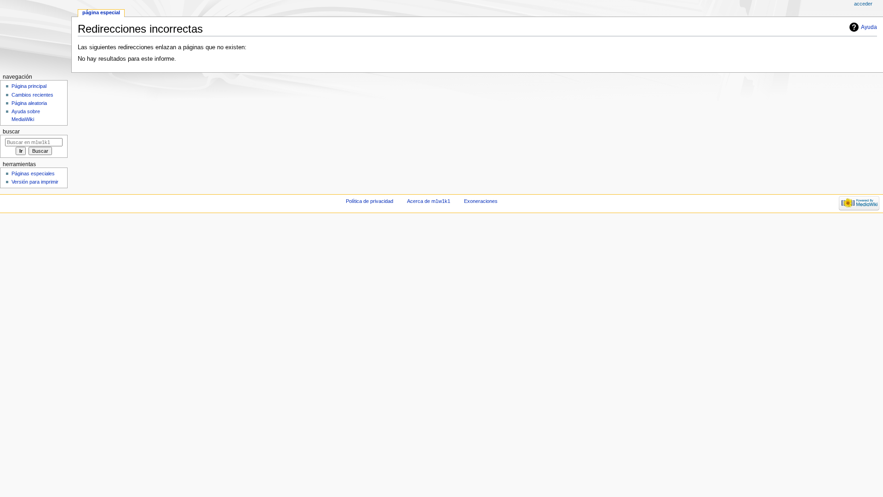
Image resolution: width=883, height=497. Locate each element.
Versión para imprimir (34, 182)
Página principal (28, 86)
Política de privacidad (369, 201)
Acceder (863, 3)
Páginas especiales (33, 173)
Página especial (101, 12)
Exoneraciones (481, 201)
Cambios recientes (32, 95)
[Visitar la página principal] (35, 35)
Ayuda (869, 27)
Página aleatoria (29, 103)
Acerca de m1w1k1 (428, 201)
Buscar (11, 131)
